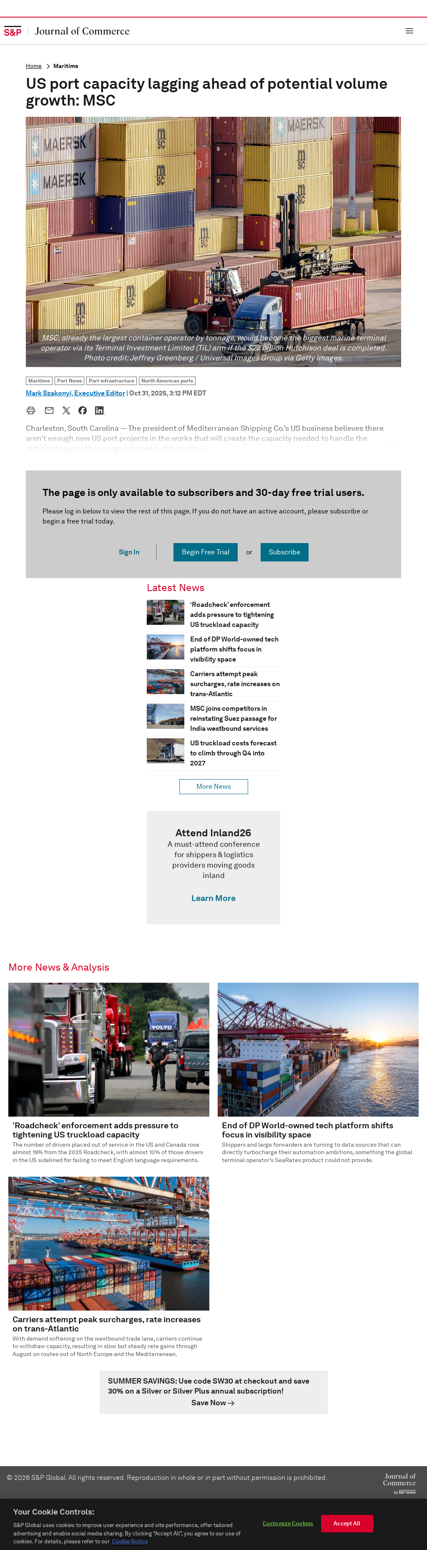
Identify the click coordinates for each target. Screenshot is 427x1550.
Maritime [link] (39, 380)
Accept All (347, 1523)
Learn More (213, 898)
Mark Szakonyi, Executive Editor (75, 393)
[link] (213, 867)
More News (213, 786)
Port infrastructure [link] (111, 380)
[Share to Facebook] (82, 410)
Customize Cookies (288, 1523)
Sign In (129, 552)
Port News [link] (69, 380)
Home (34, 66)
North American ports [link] (167, 380)
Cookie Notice (130, 1541)
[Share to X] (66, 410)
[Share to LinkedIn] (100, 410)
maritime (65, 66)
